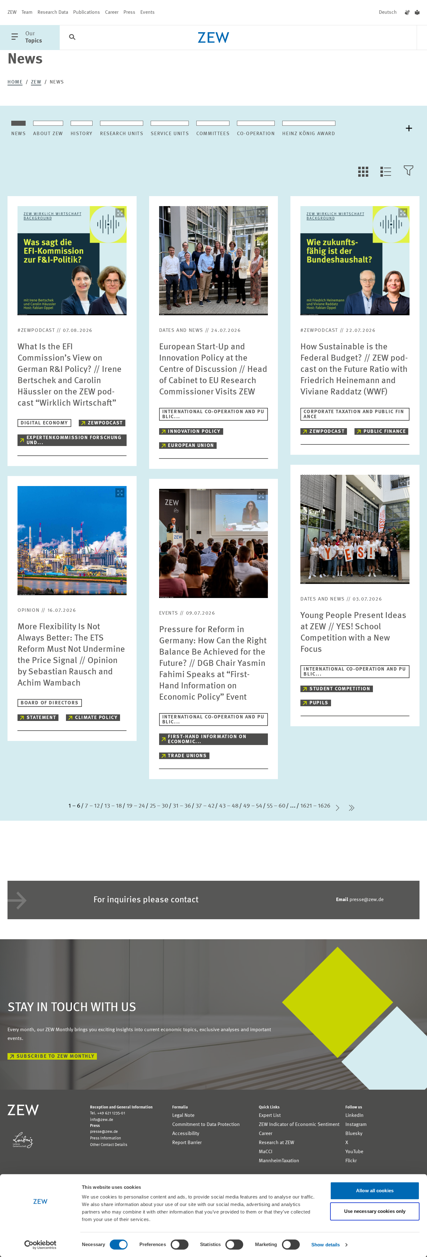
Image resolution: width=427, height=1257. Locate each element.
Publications (86, 12)
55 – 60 (276, 806)
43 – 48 (229, 806)
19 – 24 (136, 806)
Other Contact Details (108, 1145)
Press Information (105, 1138)
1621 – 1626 (315, 806)
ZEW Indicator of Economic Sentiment (299, 1124)
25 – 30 (159, 806)
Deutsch (388, 12)
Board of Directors (50, 703)
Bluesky (353, 1133)
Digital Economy (44, 423)
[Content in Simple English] (417, 12)
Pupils (319, 703)
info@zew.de (101, 1120)
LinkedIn (354, 1115)
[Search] (72, 37)
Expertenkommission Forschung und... (74, 440)
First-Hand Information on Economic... (207, 739)
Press (129, 12)
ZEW (12, 12)
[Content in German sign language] (407, 12)
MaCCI (265, 1151)
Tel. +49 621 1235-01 (107, 1113)
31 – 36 (182, 806)
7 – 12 (92, 806)
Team (27, 12)
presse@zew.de (360, 899)
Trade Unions (187, 755)
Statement (41, 717)
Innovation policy (194, 431)
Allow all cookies (375, 1190)
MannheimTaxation (279, 1160)
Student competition (339, 689)
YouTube (354, 1151)
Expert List (270, 1115)
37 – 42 (205, 806)
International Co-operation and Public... (213, 414)
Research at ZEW (276, 1142)
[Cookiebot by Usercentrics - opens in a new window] (40, 1244)
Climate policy (96, 717)
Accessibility (185, 1133)
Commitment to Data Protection (206, 1124)
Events (147, 12)
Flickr (351, 1160)
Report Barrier (187, 1142)
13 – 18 (113, 806)
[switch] (179, 1244)
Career (111, 12)
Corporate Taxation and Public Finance (354, 414)
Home (15, 82)
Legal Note (183, 1115)
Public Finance (385, 431)
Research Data (53, 12)
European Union (191, 445)
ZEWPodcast (105, 423)
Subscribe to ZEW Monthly (55, 1056)
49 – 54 (252, 806)
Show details (325, 1244)
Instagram (356, 1124)
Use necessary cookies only (375, 1211)
